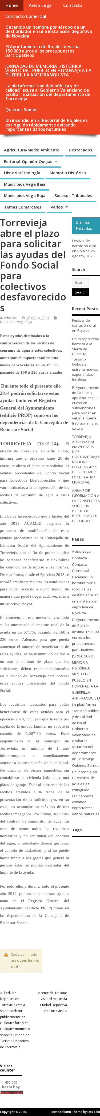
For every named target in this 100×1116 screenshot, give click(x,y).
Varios (57, 207)
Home (11, 5)
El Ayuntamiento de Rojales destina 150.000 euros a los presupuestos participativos (42, 51)
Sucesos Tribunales (73, 195)
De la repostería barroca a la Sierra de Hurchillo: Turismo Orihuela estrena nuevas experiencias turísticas (85, 359)
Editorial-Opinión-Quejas (28, 161)
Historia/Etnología (22, 172)
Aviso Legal (41, 5)
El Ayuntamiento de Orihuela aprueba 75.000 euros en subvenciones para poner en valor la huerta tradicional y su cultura (85, 407)
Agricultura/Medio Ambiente (31, 149)
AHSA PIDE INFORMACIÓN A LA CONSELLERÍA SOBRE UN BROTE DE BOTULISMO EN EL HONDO (86, 505)
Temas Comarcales (22, 207)
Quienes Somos (21, 110)
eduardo (10, 317)
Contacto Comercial (25, 16)
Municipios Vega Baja (24, 184)
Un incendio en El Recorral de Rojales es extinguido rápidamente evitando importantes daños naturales (46, 124)
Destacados (80, 149)
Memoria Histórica (68, 172)
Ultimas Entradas (84, 225)
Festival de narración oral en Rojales (84, 245)
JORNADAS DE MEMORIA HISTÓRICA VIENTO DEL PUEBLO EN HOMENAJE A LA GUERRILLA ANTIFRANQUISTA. (48, 70)
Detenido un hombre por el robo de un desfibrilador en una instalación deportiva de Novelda (48, 31)
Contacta (72, 5)
